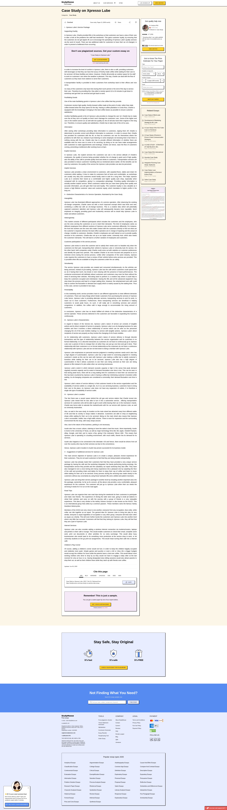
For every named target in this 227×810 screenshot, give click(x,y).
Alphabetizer (101, 727)
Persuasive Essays (146, 778)
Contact (118, 722)
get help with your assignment (16, 804)
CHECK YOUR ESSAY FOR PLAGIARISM (113, 667)
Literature (118, 742)
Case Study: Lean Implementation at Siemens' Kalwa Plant (153, 172)
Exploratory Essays (121, 774)
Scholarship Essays (146, 798)
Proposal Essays (120, 782)
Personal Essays (120, 778)
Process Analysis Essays (97, 782)
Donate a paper (120, 734)
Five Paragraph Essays (147, 794)
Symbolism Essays (96, 790)
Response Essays (120, 794)
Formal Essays (69, 798)
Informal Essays (95, 798)
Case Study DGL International (153, 152)
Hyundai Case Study (150, 157)
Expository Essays (146, 774)
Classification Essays (71, 766)
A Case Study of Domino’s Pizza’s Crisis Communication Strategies (153, 137)
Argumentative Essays (97, 762)
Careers (118, 725)
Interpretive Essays (146, 790)
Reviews (118, 728)
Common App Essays (121, 766)
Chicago (102, 575)
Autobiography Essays (122, 762)
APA (81, 575)
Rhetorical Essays (95, 786)
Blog (117, 736)
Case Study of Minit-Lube (152, 115)
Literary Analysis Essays (122, 790)
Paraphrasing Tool (103, 735)
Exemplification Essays (97, 774)
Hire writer (153, 49)
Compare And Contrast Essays (149, 766)
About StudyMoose (121, 720)
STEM (121, 3)
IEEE (114, 575)
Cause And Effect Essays (148, 762)
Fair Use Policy (137, 725)
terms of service (150, 92)
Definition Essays (120, 770)
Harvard (93, 575)
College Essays (95, 766)
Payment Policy (137, 728)
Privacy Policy (136, 722)
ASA (109, 575)
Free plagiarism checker (105, 720)
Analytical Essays (70, 762)
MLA (86, 575)
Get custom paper (100, 59)
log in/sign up (145, 3)
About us (96, 3)
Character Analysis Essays (72, 790)
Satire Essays (119, 786)
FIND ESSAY (133, 702)
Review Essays (94, 794)
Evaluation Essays (70, 774)
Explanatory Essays (121, 798)
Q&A (117, 739)
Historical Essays (69, 794)
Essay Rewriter (102, 733)
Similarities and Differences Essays (151, 786)
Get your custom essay (100, 604)
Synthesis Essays (95, 801)
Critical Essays (94, 770)
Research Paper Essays (72, 786)
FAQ (117, 731)
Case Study (72, 15)
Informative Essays (70, 778)
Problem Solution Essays (72, 782)
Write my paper (153, 99)
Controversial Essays (71, 770)
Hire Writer (159, 3)
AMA (119, 575)
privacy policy (159, 92)
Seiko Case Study (150, 179)
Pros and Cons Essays (71, 801)
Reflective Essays (145, 782)
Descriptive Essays (146, 770)
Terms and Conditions (139, 720)
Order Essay (101, 738)
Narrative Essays (95, 778)
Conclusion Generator (104, 730)
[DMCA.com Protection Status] (153, 730)
